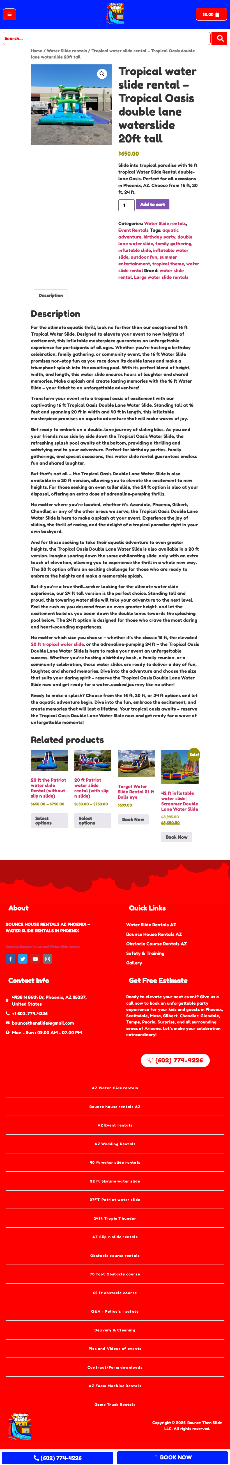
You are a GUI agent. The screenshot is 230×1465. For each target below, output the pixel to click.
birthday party (159, 237)
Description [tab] (51, 295)
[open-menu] (9, 14)
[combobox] (107, 38)
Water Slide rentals (67, 50)
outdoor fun (144, 257)
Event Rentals (133, 230)
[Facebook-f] (10, 959)
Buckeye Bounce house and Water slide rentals (43, 947)
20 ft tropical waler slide (57, 644)
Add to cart (152, 204)
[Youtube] (35, 959)
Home (36, 50)
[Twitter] (22, 959)
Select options (43, 821)
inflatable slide (134, 250)
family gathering (173, 243)
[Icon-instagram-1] (47, 959)
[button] (102, 74)
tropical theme (168, 264)
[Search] (219, 38)
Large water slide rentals (161, 277)
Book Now (133, 819)
